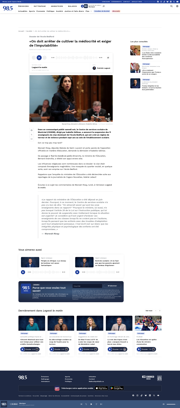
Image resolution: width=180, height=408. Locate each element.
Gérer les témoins (54, 396)
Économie (68, 379)
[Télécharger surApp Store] (101, 388)
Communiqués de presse (78, 396)
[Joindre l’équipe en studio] (103, 6)
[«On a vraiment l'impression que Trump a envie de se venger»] (135, 68)
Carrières (91, 396)
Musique (92, 7)
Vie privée (36, 396)
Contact (92, 379)
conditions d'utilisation (109, 297)
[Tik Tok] (164, 2)
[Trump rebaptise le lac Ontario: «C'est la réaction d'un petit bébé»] (135, 83)
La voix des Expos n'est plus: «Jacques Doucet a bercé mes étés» (118, 342)
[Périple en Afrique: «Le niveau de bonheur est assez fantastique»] (30, 262)
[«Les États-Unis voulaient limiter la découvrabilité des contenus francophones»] (135, 50)
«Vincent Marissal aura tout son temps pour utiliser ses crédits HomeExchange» (31, 342)
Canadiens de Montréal (101, 11)
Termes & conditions (24, 396)
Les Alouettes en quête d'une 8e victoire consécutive (147, 342)
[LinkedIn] (170, 2)
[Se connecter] (177, 6)
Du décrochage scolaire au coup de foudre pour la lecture (60, 342)
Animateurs (45, 381)
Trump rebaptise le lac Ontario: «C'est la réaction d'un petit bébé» (151, 87)
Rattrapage (45, 379)
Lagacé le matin (39, 67)
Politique (68, 381)
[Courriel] (31, 139)
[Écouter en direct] (82, 6)
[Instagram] (161, 2)
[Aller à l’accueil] (8, 8)
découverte (116, 11)
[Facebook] (158, 2)
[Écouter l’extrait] (39, 57)
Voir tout (149, 310)
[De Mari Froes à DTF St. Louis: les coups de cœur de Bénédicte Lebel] (90, 323)
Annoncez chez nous (101, 396)
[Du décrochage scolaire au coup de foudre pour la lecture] (61, 323)
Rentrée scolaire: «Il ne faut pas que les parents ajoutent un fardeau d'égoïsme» (107, 263)
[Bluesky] (167, 2)
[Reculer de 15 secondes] (34, 58)
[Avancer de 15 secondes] (44, 58)
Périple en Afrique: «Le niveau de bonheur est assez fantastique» (53, 263)
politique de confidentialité (88, 297)
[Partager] (108, 58)
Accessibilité (65, 396)
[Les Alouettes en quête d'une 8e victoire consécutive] (148, 323)
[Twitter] (31, 135)
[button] (81, 404)
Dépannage (43, 396)
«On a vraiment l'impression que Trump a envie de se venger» (151, 72)
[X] (174, 2)
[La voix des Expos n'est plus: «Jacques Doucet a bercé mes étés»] (119, 323)
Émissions (45, 376)
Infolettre (92, 376)
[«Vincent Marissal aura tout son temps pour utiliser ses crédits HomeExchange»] (31, 323)
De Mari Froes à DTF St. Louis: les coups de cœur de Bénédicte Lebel (88, 342)
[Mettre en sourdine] (163, 404)
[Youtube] (177, 2)
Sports (67, 376)
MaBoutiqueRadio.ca (96, 381)
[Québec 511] (159, 380)
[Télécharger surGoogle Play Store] (117, 388)
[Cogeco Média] (148, 379)
